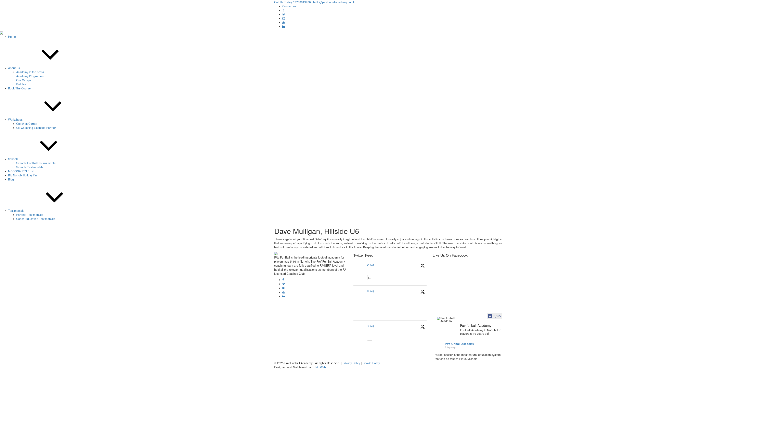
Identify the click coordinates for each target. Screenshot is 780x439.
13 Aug (371, 290)
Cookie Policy (371, 363)
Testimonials (16, 211)
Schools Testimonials (29, 167)
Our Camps (23, 80)
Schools (13, 159)
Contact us (289, 6)
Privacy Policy (351, 363)
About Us (14, 68)
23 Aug (371, 325)
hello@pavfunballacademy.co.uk (334, 2)
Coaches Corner (26, 124)
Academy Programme (30, 76)
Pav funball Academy (459, 344)
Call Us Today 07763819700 (292, 2)
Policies (21, 84)
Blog (11, 179)
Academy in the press (30, 72)
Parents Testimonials (29, 215)
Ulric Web (319, 367)
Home (12, 37)
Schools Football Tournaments (35, 163)
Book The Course (19, 88)
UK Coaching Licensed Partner (36, 128)
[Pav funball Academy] (447, 319)
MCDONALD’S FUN (21, 171)
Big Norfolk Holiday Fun (23, 175)
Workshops (15, 119)
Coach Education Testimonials (35, 219)
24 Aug (371, 264)
